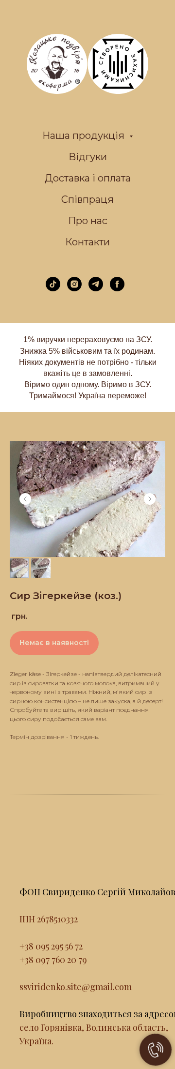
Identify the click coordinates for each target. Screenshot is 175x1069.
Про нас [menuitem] (87, 220)
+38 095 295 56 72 (51, 946)
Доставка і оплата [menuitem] (88, 178)
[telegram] (95, 289)
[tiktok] (53, 289)
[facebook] (117, 289)
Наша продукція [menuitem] (84, 135)
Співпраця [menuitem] (87, 199)
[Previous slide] (25, 499)
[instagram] (74, 289)
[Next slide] (150, 499)
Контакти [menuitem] (87, 242)
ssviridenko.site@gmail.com (75, 987)
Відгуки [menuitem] (88, 157)
